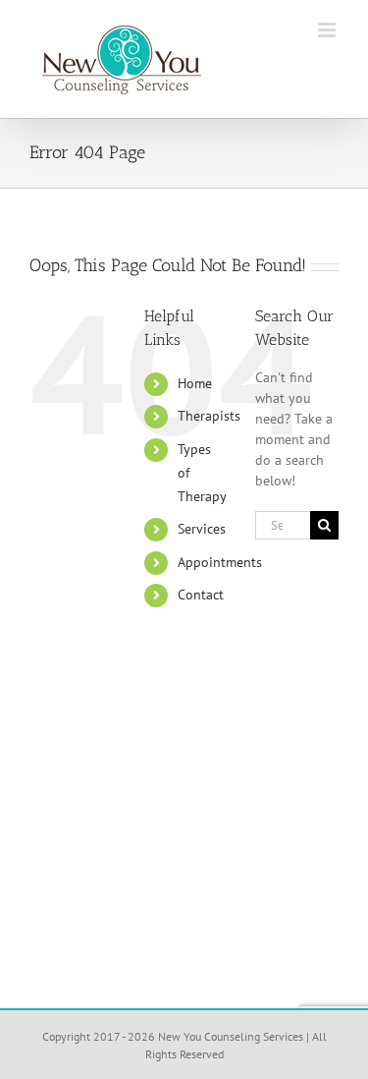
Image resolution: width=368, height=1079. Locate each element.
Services (202, 529)
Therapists (209, 416)
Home (195, 383)
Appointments (220, 562)
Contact (201, 594)
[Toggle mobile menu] (328, 30)
